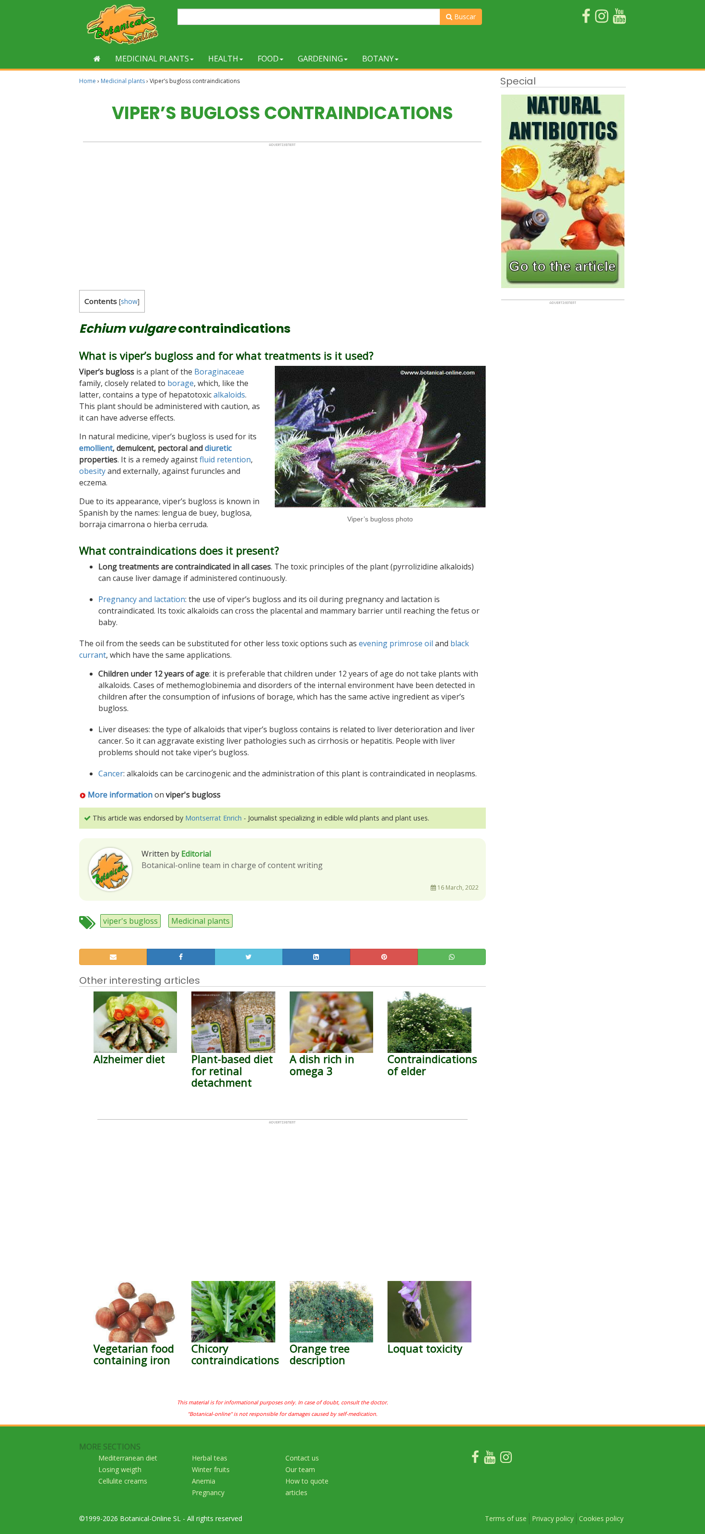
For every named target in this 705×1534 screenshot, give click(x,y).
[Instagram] (506, 1459)
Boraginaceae (219, 371)
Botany (378, 58)
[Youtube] (489, 1459)
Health (223, 58)
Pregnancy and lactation (141, 599)
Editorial (196, 853)
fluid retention (225, 459)
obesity (92, 471)
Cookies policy (601, 1518)
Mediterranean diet (127, 1457)
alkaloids (229, 394)
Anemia (203, 1481)
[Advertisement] (282, 214)
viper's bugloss (130, 921)
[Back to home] (97, 58)
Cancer (110, 773)
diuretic (218, 448)
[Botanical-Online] (124, 24)
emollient (96, 448)
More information (120, 794)
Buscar (464, 16)
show (129, 301)
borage (180, 383)
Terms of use (506, 1518)
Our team (300, 1469)
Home (87, 81)
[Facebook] (475, 1459)
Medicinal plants (152, 58)
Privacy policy (553, 1518)
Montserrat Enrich (213, 817)
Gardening (320, 58)
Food (268, 58)
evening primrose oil (396, 643)
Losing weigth (119, 1469)
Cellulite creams (122, 1481)
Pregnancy (208, 1492)
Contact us (302, 1457)
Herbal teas (209, 1457)
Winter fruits (211, 1469)
